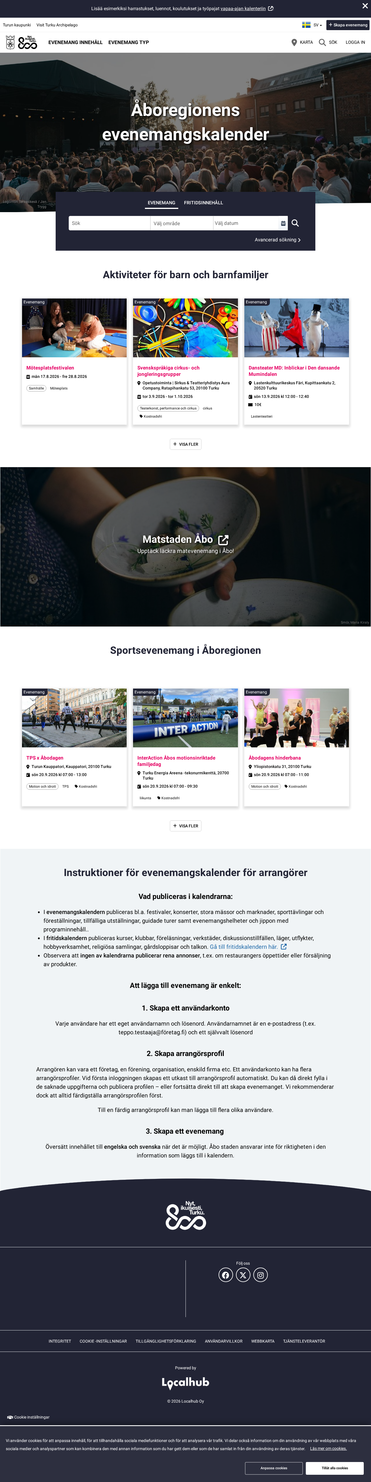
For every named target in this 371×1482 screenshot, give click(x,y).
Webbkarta (262, 1341)
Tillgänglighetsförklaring (166, 1341)
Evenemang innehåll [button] (75, 42)
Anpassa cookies (274, 1468)
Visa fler (188, 444)
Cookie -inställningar (103, 1341)
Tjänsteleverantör (304, 1341)
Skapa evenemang (351, 25)
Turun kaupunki (17, 25)
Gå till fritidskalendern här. (244, 946)
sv (318, 23)
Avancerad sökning (276, 240)
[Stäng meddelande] (365, 6)
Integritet (60, 1341)
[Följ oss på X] (243, 1275)
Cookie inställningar (32, 1417)
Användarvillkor (224, 1341)
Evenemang (161, 202)
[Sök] (295, 223)
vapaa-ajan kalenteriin (243, 8)
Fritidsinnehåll (203, 202)
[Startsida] (21, 42)
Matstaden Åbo (178, 539)
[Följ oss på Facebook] (226, 1275)
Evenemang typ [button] (128, 42)
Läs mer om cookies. (328, 1448)
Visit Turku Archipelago (57, 25)
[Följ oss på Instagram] (260, 1275)
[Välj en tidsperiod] (283, 223)
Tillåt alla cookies (335, 1468)
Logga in (355, 42)
